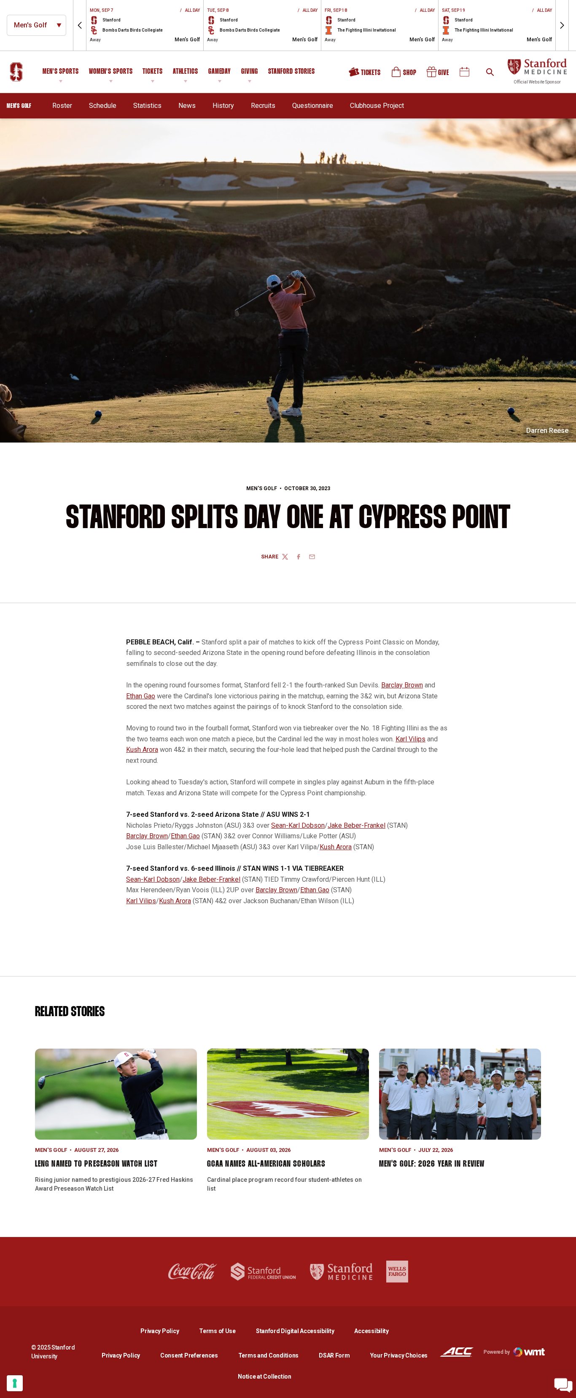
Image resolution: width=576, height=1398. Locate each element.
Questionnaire (312, 105)
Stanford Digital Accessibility (302, 1330)
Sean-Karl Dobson (298, 825)
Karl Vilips (410, 739)
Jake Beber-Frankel (356, 825)
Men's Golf (261, 488)
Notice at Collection (264, 1376)
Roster (62, 106)
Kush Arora (142, 750)
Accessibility (371, 1330)
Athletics (185, 71)
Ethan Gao (140, 696)
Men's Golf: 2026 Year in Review (431, 1164)
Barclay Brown (402, 685)
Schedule (102, 106)
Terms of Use (217, 1331)
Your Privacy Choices (399, 1355)
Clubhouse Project (377, 106)
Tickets (152, 71)
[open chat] (563, 1385)
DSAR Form (334, 1355)
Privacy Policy (166, 1330)
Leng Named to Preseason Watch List (96, 1164)
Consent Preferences (189, 1355)
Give (438, 75)
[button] (79, 25)
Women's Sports (111, 71)
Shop (404, 75)
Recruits (263, 105)
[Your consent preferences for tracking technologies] (15, 1383)
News (187, 106)
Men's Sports (61, 71)
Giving (249, 71)
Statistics (147, 106)
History (223, 106)
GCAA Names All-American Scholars (266, 1164)
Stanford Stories (291, 73)
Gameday (219, 71)
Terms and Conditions (268, 1355)
